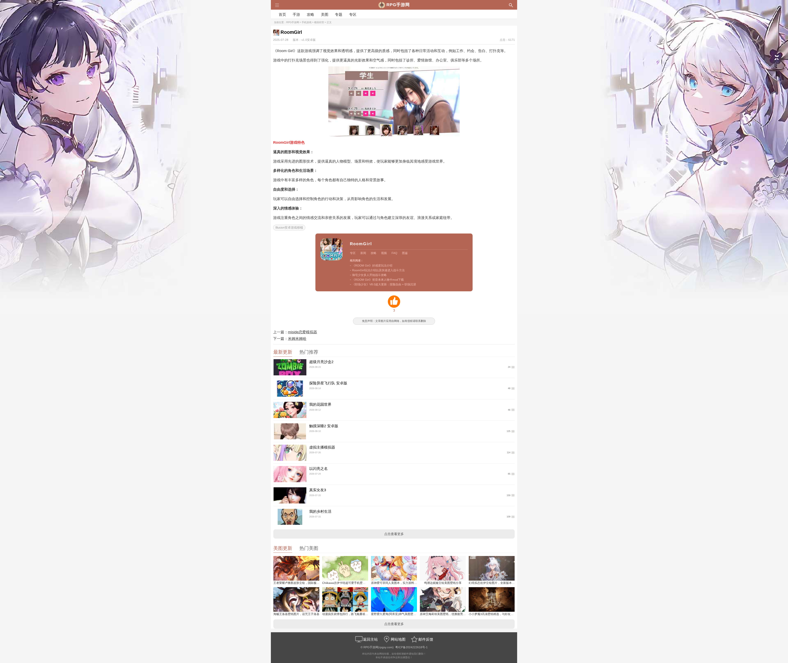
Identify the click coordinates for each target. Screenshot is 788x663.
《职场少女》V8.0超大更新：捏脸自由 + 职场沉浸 (384, 284)
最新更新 (282, 352)
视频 (384, 253)
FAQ (394, 253)
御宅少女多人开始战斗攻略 (369, 275)
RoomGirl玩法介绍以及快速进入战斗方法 (378, 270)
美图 (324, 15)
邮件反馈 (425, 639)
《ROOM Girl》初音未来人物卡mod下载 (378, 279)
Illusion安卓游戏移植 (289, 227)
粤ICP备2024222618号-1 (411, 647)
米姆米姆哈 (297, 339)
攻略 (310, 15)
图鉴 (405, 253)
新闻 (363, 253)
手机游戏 (307, 22)
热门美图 (308, 548)
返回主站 (370, 639)
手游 (296, 15)
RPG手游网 (292, 22)
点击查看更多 (394, 534)
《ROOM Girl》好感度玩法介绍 (372, 265)
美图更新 (282, 548)
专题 (338, 15)
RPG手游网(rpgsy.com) (378, 647)
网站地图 (398, 639)
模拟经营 (319, 22)
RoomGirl (361, 244)
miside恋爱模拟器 (302, 332)
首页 (282, 15)
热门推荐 (308, 352)
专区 (352, 15)
